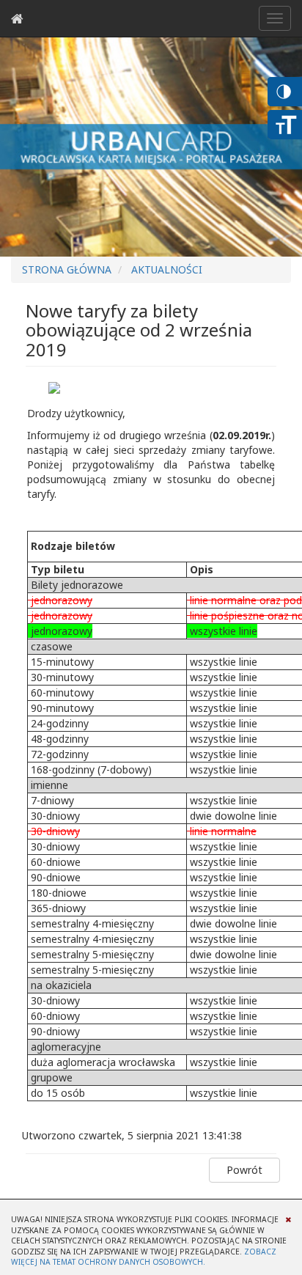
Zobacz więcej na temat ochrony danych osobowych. (143, 1257)
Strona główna (66, 269)
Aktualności (166, 269)
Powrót (244, 1170)
